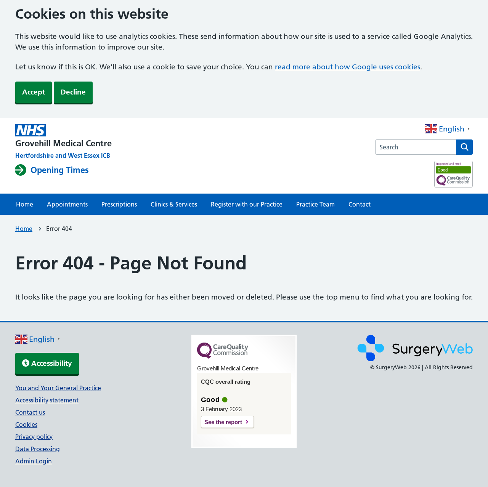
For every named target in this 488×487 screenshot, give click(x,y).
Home (24, 204)
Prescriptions (119, 204)
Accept (33, 92)
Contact (359, 204)
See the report (223, 422)
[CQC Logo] (222, 357)
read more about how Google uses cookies (347, 66)
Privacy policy (34, 437)
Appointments (67, 204)
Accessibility (50, 363)
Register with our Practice (247, 204)
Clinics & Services (174, 204)
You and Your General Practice (58, 388)
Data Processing (37, 449)
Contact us (30, 412)
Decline (73, 92)
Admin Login (33, 461)
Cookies (26, 424)
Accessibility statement (47, 400)
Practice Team (315, 204)
